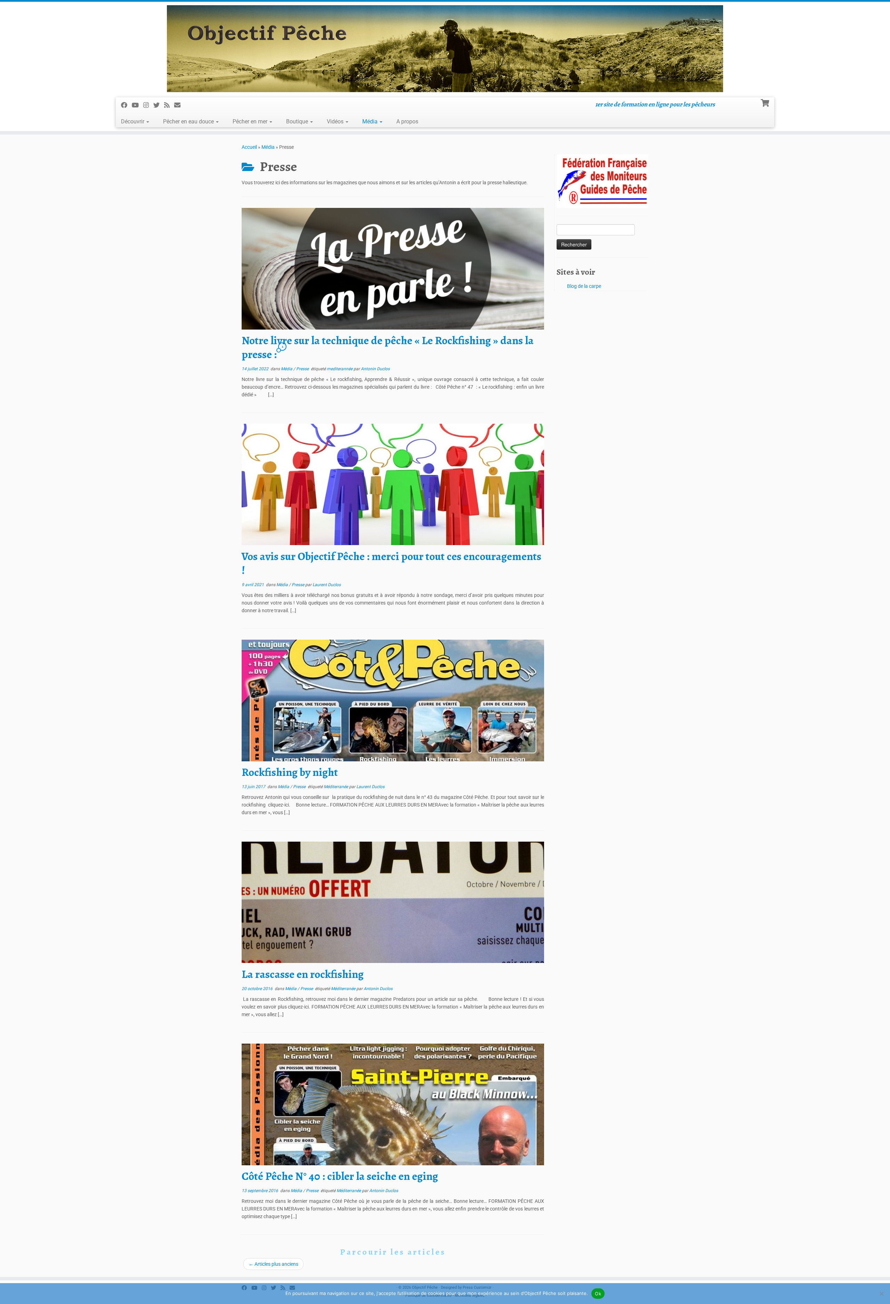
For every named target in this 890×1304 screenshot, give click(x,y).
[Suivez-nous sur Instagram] (148, 105)
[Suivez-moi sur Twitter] (158, 105)
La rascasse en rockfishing (303, 974)
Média (370, 121)
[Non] (881, 1293)
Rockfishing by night (290, 772)
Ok (598, 1293)
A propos (407, 121)
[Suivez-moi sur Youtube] (137, 105)
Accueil (249, 147)
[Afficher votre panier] (766, 102)
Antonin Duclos (375, 368)
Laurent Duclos (327, 584)
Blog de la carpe (584, 286)
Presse (303, 368)
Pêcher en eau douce (189, 121)
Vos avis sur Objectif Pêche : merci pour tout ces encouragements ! (391, 563)
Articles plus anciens (273, 1264)
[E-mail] (179, 105)
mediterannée (340, 368)
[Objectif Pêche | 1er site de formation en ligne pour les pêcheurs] (445, 48)
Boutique (297, 121)
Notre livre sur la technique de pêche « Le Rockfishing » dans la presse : (388, 347)
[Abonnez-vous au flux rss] (169, 105)
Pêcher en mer (251, 121)
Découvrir (133, 121)
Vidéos (336, 121)
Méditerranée (336, 786)
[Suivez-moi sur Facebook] (126, 105)
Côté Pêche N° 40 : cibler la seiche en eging (340, 1176)
